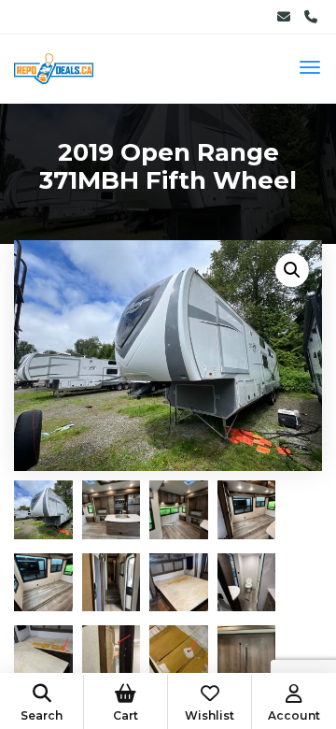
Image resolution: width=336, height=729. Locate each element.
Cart (125, 715)
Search (42, 715)
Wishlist (209, 715)
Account (294, 715)
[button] (292, 270)
